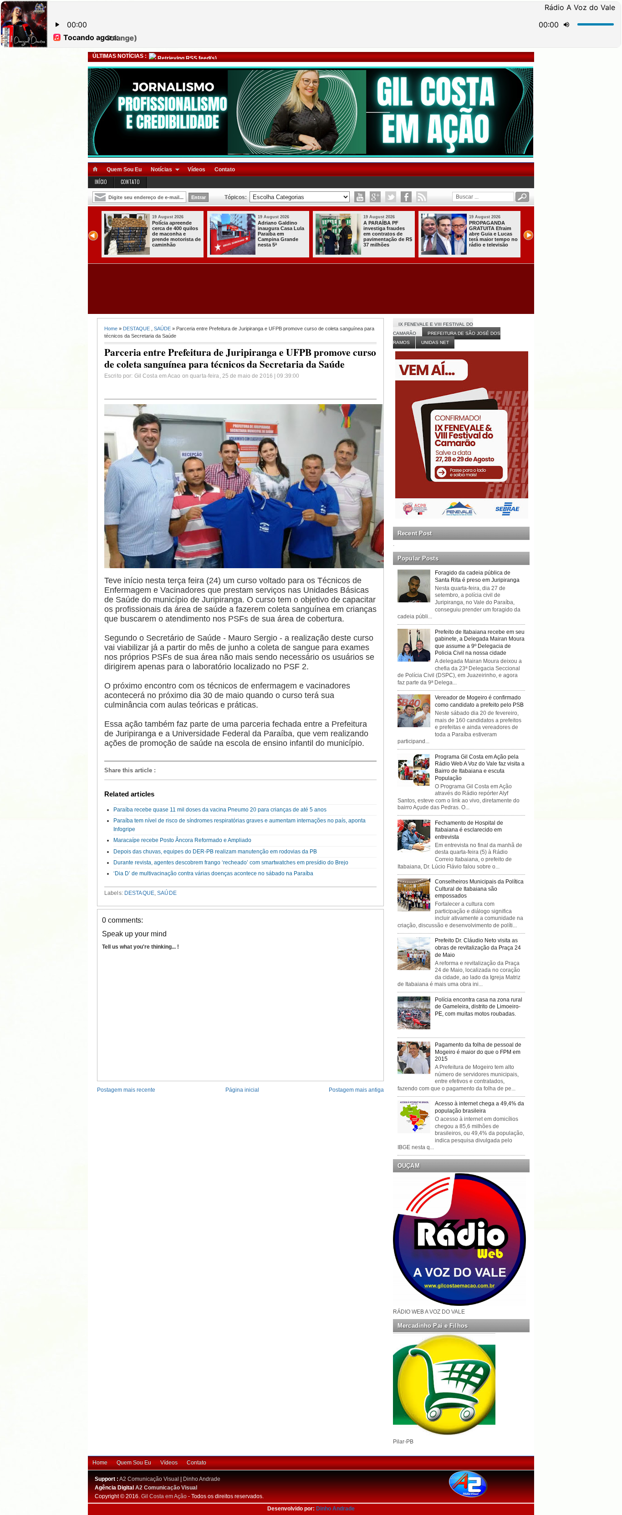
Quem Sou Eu (124, 169)
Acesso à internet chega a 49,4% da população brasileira (479, 1107)
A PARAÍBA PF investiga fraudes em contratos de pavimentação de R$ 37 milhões (387, 233)
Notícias (161, 169)
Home (110, 328)
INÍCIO (101, 181)
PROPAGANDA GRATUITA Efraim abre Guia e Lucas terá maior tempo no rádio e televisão (493, 233)
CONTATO (130, 181)
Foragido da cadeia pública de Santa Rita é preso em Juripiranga (477, 576)
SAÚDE (162, 328)
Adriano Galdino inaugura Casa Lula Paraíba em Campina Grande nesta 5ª (281, 233)
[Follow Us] (390, 196)
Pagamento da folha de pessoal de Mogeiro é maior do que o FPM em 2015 (478, 1052)
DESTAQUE (136, 328)
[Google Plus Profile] (375, 196)
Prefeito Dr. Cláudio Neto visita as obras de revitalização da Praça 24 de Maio (478, 947)
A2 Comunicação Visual (149, 1479)
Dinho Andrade (201, 1479)
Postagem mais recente (126, 1090)
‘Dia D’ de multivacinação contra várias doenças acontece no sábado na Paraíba (213, 873)
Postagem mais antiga (356, 1090)
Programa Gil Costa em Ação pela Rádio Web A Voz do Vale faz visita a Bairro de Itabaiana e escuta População (480, 767)
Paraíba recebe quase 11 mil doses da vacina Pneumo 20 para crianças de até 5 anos (219, 809)
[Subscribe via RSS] (421, 196)
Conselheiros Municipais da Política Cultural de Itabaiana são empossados (479, 888)
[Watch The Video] (359, 196)
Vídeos (196, 169)
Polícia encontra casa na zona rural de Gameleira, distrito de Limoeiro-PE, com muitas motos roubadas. (478, 1006)
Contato (224, 169)
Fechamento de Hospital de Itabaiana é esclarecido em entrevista (469, 830)
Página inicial (242, 1090)
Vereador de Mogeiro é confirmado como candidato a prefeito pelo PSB (479, 701)
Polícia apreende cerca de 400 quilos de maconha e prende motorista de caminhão (176, 233)
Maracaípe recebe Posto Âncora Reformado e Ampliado (182, 840)
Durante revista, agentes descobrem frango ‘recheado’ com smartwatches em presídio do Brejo (230, 862)
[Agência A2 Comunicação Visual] (476, 1498)
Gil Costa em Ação (164, 1496)
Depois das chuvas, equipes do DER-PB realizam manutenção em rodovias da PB (215, 851)
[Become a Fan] (406, 196)
